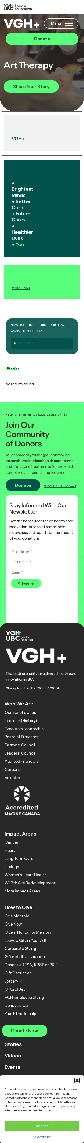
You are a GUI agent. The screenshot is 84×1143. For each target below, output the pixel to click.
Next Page (22, 288)
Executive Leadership (24, 728)
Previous (12, 368)
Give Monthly (17, 916)
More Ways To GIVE (61, 486)
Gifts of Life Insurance (25, 956)
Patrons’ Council (20, 745)
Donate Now (24, 1030)
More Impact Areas (22, 891)
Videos (13, 1056)
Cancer (11, 842)
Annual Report (22, 331)
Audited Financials (21, 761)
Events (12, 1067)
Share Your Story (31, 86)
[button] (77, 1080)
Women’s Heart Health (26, 874)
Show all (18, 325)
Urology (12, 866)
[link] (42, 282)
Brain (41, 331)
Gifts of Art (15, 989)
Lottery (12, 981)
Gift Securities (18, 973)
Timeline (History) (21, 720)
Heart (10, 850)
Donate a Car (17, 1005)
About (32, 325)
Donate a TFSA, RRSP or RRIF (31, 965)
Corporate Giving (20, 948)
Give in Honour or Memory (28, 932)
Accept (42, 1126)
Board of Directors (21, 737)
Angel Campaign (52, 325)
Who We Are (19, 704)
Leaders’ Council (20, 753)
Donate (42, 38)
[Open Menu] (69, 23)
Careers (12, 769)
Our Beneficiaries (20, 712)
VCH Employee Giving (24, 997)
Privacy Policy (42, 1137)
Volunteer (14, 777)
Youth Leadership (20, 1013)
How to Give (18, 907)
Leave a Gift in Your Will (25, 940)
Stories (13, 1044)
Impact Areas (20, 834)
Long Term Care (19, 858)
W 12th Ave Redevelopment (30, 883)
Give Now (13, 924)
